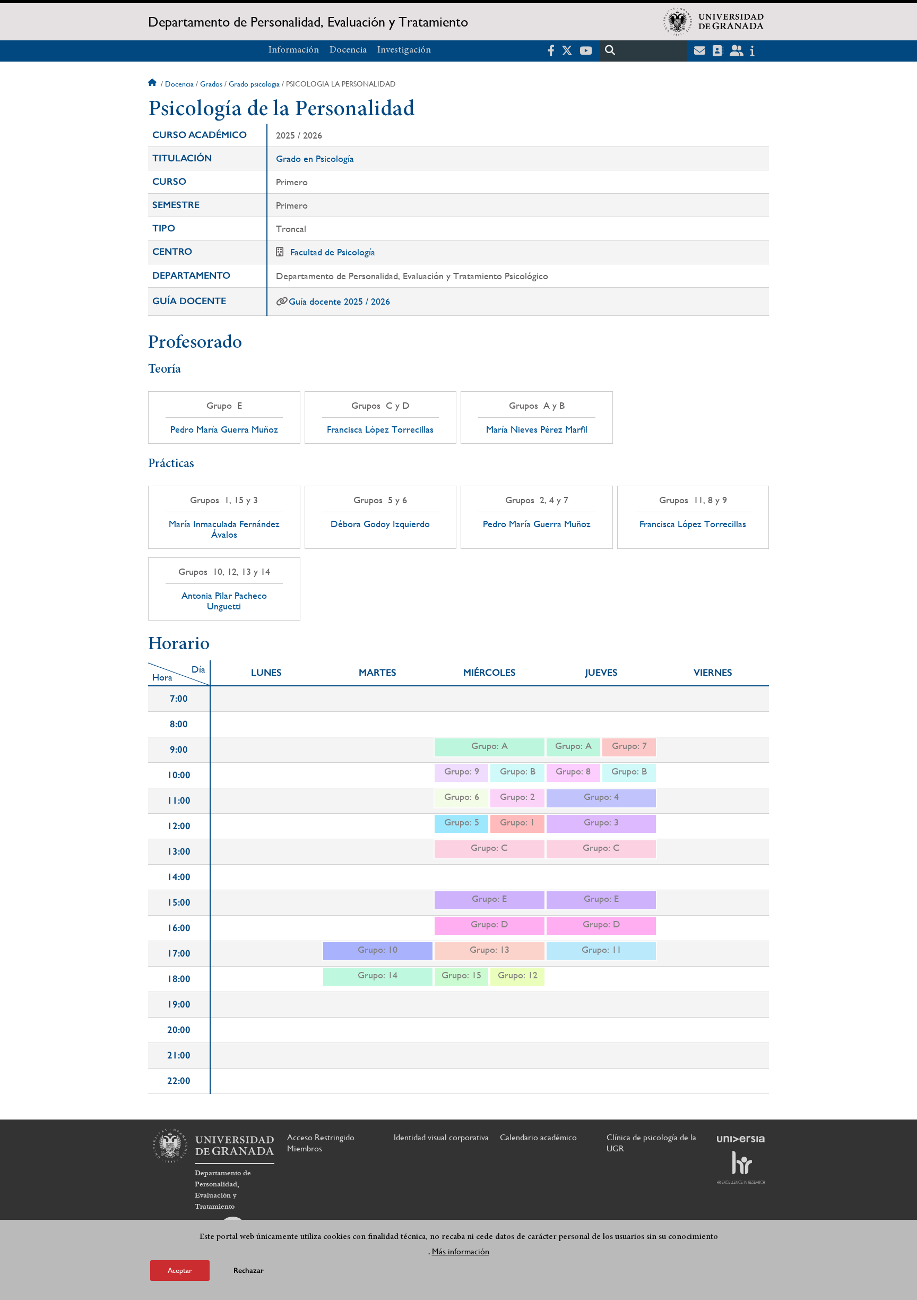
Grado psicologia (254, 84)
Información (294, 50)
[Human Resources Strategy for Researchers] (741, 1167)
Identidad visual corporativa (441, 1137)
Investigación (404, 50)
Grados (211, 84)
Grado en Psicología (315, 158)
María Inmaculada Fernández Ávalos (224, 529)
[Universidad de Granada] (714, 21)
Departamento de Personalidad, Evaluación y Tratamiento (308, 22)
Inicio (153, 84)
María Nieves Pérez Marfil (536, 429)
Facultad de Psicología (332, 251)
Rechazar (248, 1270)
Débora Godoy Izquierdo (380, 524)
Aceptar (180, 1270)
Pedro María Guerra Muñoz (224, 429)
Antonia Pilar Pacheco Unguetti (224, 601)
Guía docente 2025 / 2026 (339, 301)
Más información (460, 1251)
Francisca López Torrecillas (380, 429)
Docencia (348, 50)
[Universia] (741, 1139)
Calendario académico (538, 1137)
